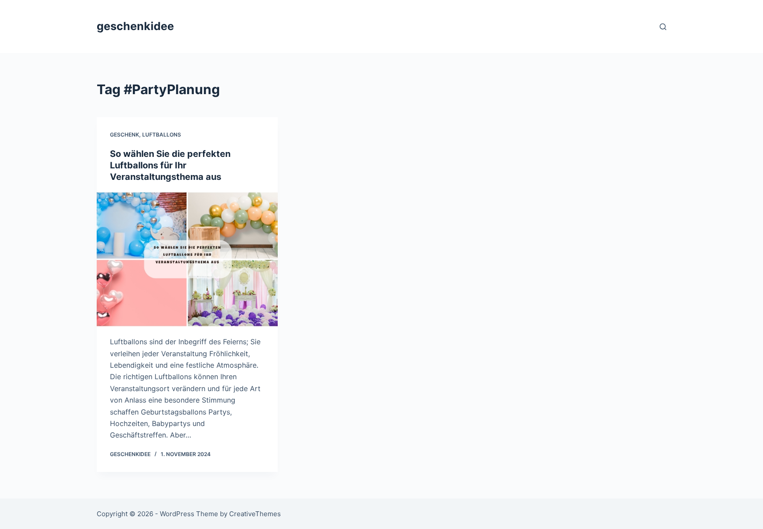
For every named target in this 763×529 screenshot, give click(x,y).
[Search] (663, 26)
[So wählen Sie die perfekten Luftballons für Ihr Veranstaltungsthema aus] (187, 259)
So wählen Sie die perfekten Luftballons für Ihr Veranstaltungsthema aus (170, 165)
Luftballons (161, 134)
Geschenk (124, 134)
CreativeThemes (255, 514)
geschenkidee (135, 26)
